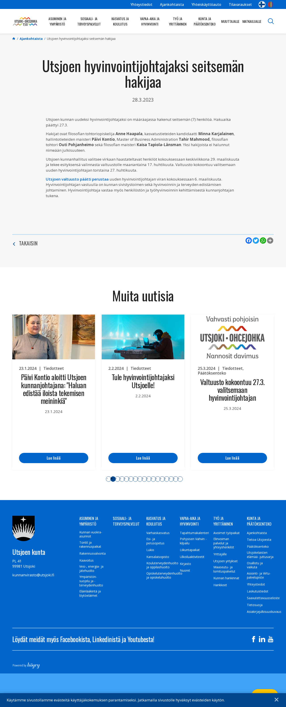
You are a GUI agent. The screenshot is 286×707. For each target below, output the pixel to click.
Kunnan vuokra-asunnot (90, 534)
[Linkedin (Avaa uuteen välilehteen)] (262, 639)
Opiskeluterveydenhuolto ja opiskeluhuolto (164, 575)
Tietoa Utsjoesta (259, 540)
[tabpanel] (53, 392)
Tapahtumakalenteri (194, 533)
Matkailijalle (251, 21)
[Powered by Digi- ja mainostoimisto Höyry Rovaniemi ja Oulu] (26, 664)
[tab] (108, 479)
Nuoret (185, 571)
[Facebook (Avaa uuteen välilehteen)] (253, 639)
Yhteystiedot (141, 4)
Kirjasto (185, 564)
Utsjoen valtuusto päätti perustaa (77, 179)
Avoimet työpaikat (226, 533)
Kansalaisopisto (157, 557)
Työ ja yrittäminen (178, 21)
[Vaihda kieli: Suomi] (262, 4)
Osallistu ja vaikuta (255, 565)
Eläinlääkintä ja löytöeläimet (90, 593)
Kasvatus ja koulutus (120, 21)
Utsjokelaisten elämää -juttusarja (260, 555)
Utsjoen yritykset (225, 561)
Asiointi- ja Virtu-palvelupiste (259, 575)
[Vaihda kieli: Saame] (271, 4)
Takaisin (28, 243)
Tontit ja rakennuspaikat (90, 545)
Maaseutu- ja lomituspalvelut (224, 569)
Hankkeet (220, 585)
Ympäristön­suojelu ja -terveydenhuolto (91, 581)
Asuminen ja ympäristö (57, 21)
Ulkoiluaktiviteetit (192, 557)
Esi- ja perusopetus (155, 541)
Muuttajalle (230, 21)
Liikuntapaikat (190, 550)
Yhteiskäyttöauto (206, 4)
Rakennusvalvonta (92, 554)
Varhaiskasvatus (158, 533)
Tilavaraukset (240, 4)
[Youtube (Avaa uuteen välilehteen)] (270, 639)
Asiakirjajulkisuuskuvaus (264, 612)
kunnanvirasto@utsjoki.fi (33, 575)
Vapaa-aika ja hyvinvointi (150, 21)
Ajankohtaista (172, 4)
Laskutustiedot (257, 591)
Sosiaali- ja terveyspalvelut (89, 21)
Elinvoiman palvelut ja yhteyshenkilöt (223, 543)
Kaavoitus (86, 560)
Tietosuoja (255, 605)
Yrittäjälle (220, 554)
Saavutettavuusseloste (263, 598)
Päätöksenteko (258, 547)
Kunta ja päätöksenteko (205, 21)
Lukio (150, 550)
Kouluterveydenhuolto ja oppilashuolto (162, 565)
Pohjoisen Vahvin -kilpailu (193, 541)
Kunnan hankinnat (226, 578)
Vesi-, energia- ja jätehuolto (91, 568)
